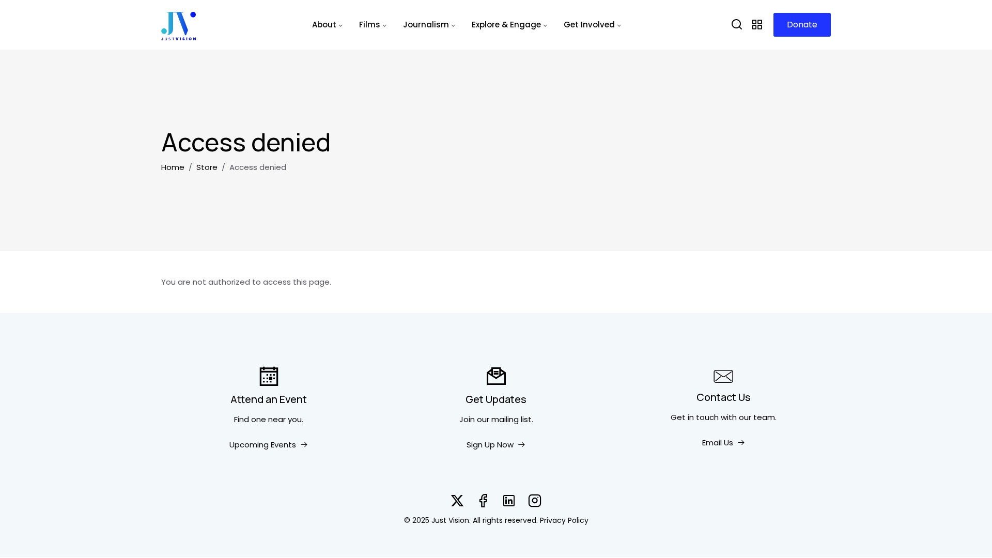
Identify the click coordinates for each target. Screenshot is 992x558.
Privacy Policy (564, 520)
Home (172, 167)
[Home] (178, 25)
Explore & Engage (506, 24)
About (324, 24)
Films (369, 24)
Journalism (426, 24)
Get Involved (589, 24)
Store (207, 167)
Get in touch (695, 417)
